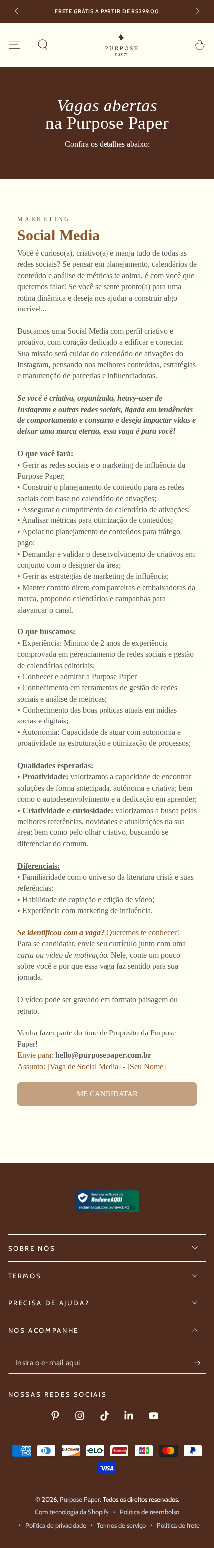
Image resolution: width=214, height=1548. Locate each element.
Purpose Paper (80, 1499)
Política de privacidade (55, 1525)
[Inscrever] (199, 1363)
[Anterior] (17, 12)
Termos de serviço (121, 1525)
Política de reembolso (149, 1512)
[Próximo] (196, 12)
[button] (42, 45)
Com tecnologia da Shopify (72, 1512)
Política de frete (178, 1525)
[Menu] (14, 45)
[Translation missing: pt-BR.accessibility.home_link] (121, 45)
